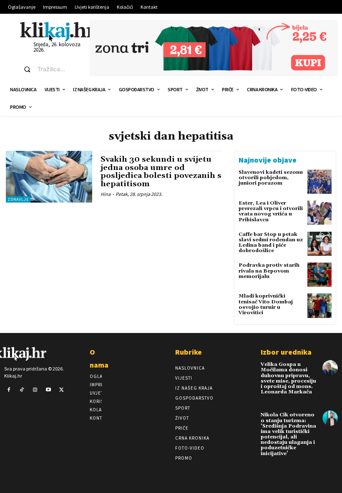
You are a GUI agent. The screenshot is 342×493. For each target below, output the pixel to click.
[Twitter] (61, 390)
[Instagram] (35, 390)
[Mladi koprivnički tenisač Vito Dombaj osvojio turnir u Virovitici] (319, 305)
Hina (106, 194)
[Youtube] (48, 390)
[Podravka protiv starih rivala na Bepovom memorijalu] (319, 275)
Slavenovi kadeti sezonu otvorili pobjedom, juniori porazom (271, 177)
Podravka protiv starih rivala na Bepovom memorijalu (269, 270)
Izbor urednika (286, 352)
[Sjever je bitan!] (57, 31)
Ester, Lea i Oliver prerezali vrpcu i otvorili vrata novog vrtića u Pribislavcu (271, 211)
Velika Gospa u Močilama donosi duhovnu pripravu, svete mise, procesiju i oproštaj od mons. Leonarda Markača (288, 378)
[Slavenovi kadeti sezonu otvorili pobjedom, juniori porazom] (319, 182)
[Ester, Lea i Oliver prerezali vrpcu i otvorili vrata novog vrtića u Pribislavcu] (319, 212)
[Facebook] (8, 390)
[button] (49, 69)
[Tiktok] (22, 390)
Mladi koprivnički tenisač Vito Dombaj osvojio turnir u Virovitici (266, 304)
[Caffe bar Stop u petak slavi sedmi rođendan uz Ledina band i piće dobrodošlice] (319, 244)
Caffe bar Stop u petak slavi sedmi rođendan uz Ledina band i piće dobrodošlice (271, 242)
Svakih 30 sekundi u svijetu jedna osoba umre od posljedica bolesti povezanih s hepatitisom (161, 172)
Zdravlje (18, 199)
